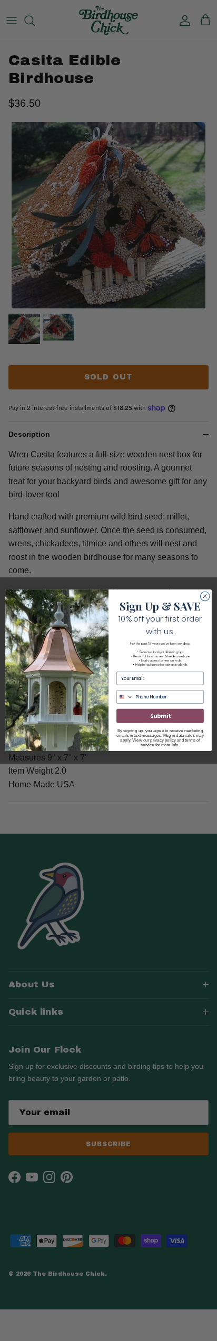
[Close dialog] (205, 596)
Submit (160, 716)
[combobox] (125, 696)
